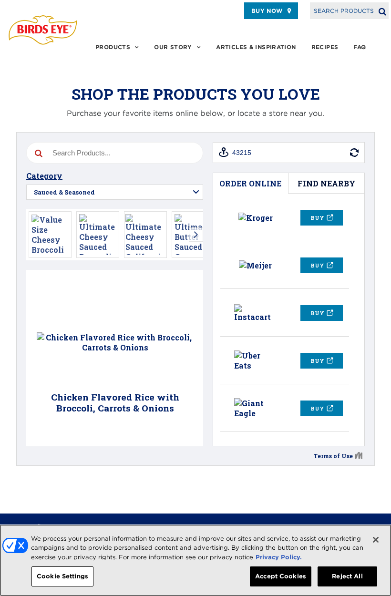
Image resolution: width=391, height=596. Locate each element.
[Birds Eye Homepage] (43, 30)
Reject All (347, 576)
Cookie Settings (62, 576)
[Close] (375, 539)
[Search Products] (382, 11)
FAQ (359, 47)
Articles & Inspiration (256, 47)
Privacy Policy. (279, 557)
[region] (195, 560)
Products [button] (112, 47)
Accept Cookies (280, 576)
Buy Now (267, 10)
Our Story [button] (173, 47)
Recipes (325, 47)
